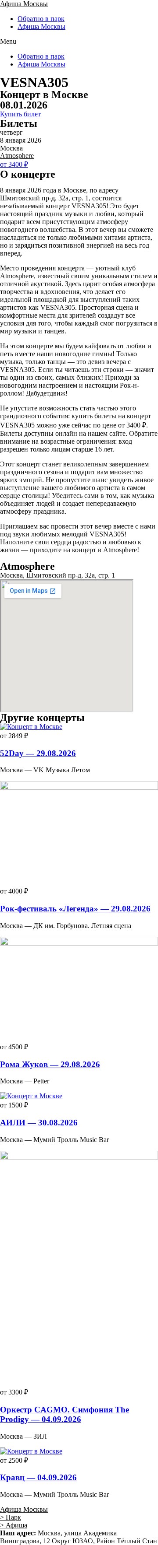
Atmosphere (17, 155)
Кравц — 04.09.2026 (38, 1477)
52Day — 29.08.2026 (38, 753)
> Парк (10, 1517)
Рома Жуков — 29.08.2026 (50, 1064)
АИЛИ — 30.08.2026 (39, 1122)
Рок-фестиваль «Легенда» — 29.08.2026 (75, 908)
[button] (79, 42)
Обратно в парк (41, 18)
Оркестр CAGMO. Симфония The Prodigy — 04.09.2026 (64, 1414)
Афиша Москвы (24, 3)
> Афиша (13, 1525)
